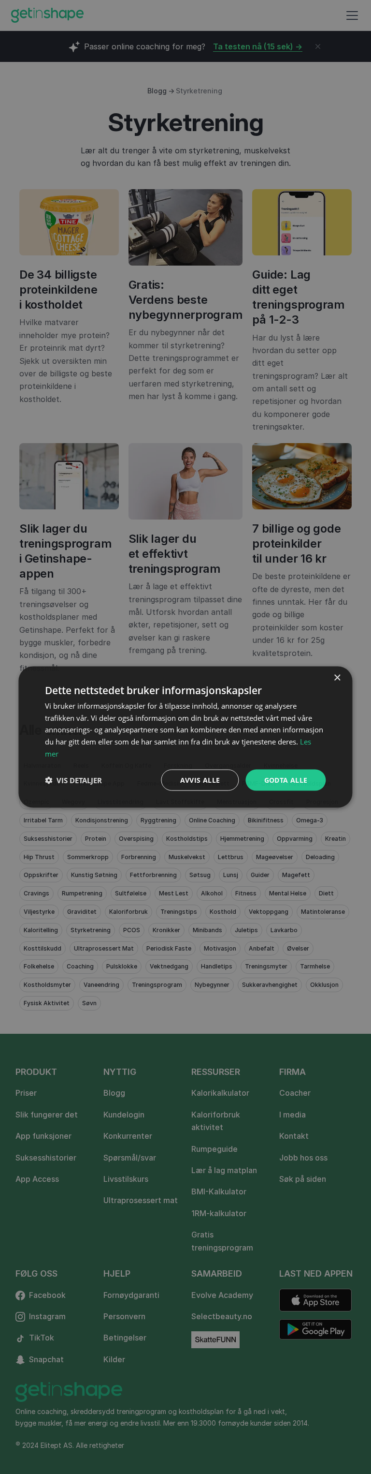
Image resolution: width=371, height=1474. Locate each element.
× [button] (337, 677)
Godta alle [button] (286, 779)
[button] (73, 780)
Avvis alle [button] (200, 779)
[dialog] (185, 737)
